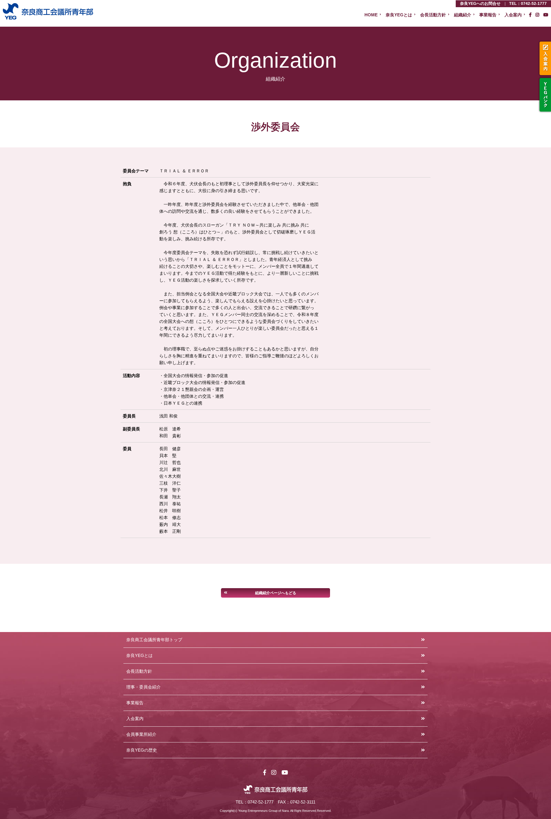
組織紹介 (462, 14)
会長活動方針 (433, 14)
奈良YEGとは (399, 14)
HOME (371, 14)
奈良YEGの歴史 (141, 750)
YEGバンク (544, 95)
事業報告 (487, 14)
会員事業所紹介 (141, 734)
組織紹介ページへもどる (275, 593)
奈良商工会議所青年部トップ (154, 639)
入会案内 (544, 58)
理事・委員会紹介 (143, 687)
